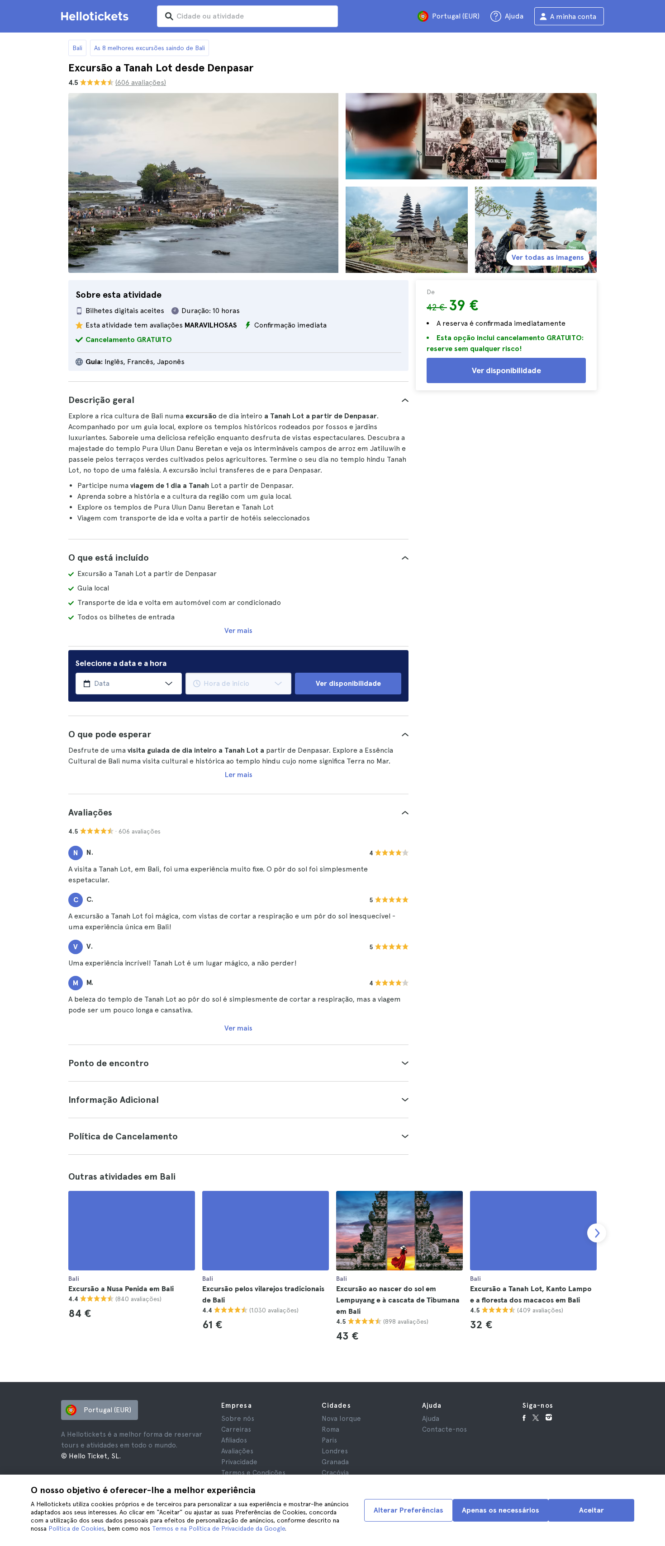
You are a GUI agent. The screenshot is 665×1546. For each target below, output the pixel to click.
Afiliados (234, 1440)
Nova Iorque (341, 1419)
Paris (329, 1440)
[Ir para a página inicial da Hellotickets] (96, 16)
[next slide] (596, 1232)
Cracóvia (335, 1473)
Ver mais (238, 630)
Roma (330, 1429)
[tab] (238, 400)
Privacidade (239, 1462)
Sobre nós (237, 1419)
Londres (335, 1451)
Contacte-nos (444, 1429)
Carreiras (236, 1429)
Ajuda (430, 1419)
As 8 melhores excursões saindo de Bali (149, 48)
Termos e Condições (253, 1473)
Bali (77, 48)
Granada (335, 1462)
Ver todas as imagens (548, 257)
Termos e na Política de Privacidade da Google (218, 1528)
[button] (238, 400)
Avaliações (237, 1451)
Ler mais (238, 774)
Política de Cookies (76, 1528)
